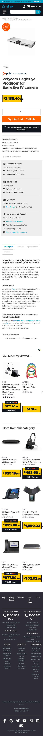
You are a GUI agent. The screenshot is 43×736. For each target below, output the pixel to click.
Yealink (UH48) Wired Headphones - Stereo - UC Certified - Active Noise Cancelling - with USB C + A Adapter (19, 725)
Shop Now (35, 1)
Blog (3, 597)
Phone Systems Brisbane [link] (21, 658)
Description (8, 246)
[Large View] (5, 66)
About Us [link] (22, 648)
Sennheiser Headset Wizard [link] (36, 676)
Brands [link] (21, 663)
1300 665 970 (18, 320)
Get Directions (12, 631)
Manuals (21, 597)
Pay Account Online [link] (7, 655)
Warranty (20, 246)
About (37, 597)
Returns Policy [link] (35, 659)
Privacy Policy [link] (36, 651)
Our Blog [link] (21, 651)
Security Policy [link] (36, 654)
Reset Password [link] (7, 662)
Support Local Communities (16, 232)
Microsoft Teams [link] (36, 670)
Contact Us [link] (21, 669)
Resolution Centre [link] (7, 667)
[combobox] (23, 12)
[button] (11, 156)
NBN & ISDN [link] (36, 667)
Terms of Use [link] (36, 648)
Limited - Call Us (23, 119)
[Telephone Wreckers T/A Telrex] (7, 7)
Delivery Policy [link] (36, 656)
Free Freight (10, 207)
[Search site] (38, 12)
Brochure (7, 252)
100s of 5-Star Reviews (14, 221)
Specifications (32, 246)
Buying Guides (11, 598)
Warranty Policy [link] (36, 663)
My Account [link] (7, 648)
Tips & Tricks (30, 600)
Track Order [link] (7, 651)
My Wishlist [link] (7, 658)
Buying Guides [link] (21, 654)
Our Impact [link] (21, 666)
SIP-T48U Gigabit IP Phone (10, 513)
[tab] (8, 246)
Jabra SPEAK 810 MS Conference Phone (9, 462)
